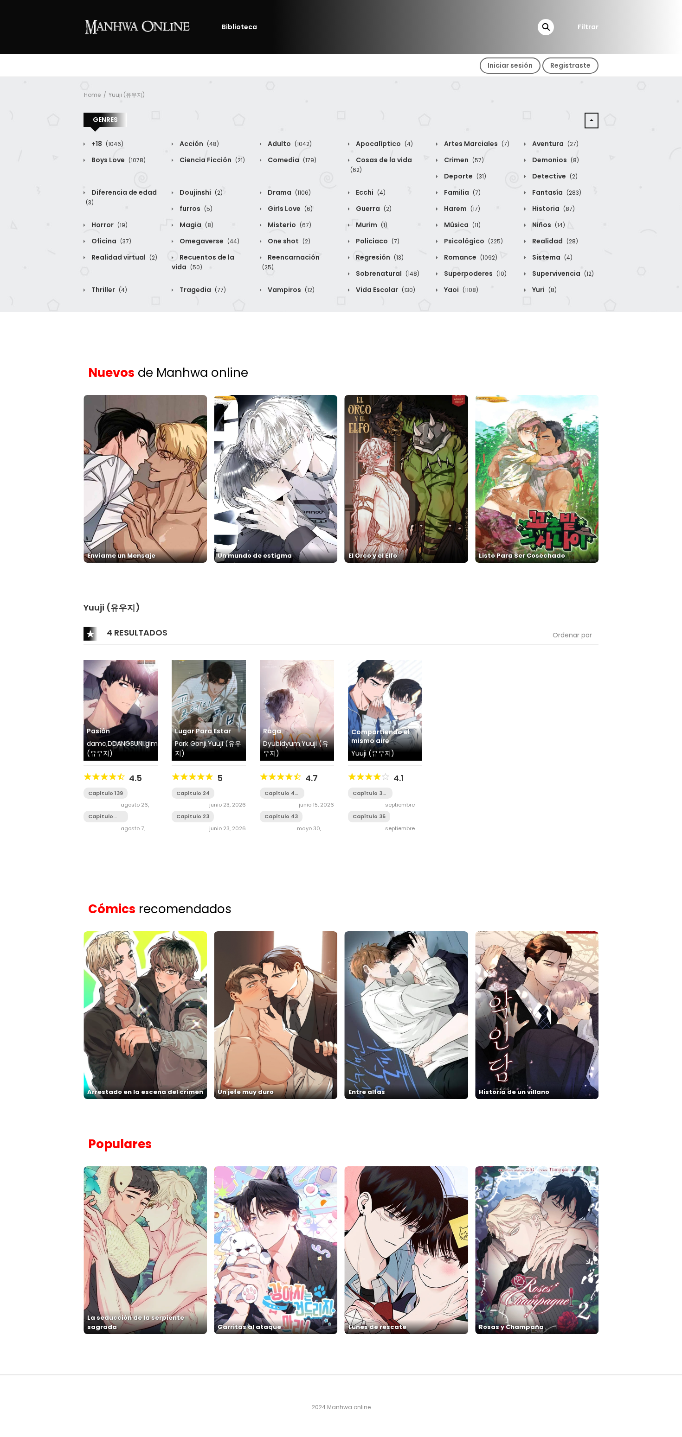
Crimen (463, 160)
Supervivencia (562, 273)
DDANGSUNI (126, 743)
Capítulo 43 (281, 816)
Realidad (554, 241)
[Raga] (297, 709)
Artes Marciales (476, 143)
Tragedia (202, 289)
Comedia (291, 160)
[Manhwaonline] (137, 26)
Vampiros (290, 289)
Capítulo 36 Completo (369, 793)
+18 (106, 143)
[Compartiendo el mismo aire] (385, 709)
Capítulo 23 (192, 816)
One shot (288, 241)
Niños (548, 224)
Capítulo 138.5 (100, 816)
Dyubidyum (281, 743)
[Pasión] (121, 709)
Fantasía (556, 192)
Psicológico (473, 241)
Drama (288, 192)
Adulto (289, 143)
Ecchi (370, 192)
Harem (461, 208)
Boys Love (118, 160)
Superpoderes (475, 273)
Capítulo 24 (193, 793)
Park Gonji (190, 743)
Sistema (552, 257)
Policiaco (376, 241)
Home (92, 95)
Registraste (570, 65)
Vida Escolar (384, 289)
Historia (553, 208)
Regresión (379, 257)
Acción (198, 143)
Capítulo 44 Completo (281, 793)
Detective (554, 176)
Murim (370, 224)
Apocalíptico (383, 143)
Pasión (98, 731)
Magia (195, 224)
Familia (462, 192)
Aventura (555, 143)
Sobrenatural (386, 273)
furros (195, 208)
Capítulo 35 (369, 816)
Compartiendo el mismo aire (380, 736)
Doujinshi (200, 192)
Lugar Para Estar (203, 731)
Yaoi (460, 289)
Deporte (464, 176)
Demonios (555, 160)
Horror (109, 224)
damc (96, 743)
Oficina (110, 241)
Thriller (108, 289)
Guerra (373, 208)
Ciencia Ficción (211, 160)
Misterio (288, 224)
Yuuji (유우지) (127, 95)
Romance (470, 257)
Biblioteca (239, 27)
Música (462, 224)
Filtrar (588, 27)
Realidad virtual (123, 257)
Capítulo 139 (105, 793)
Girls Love (289, 208)
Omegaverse (208, 241)
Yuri (544, 289)
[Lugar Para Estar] (209, 709)
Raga (272, 731)
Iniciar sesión (510, 65)
